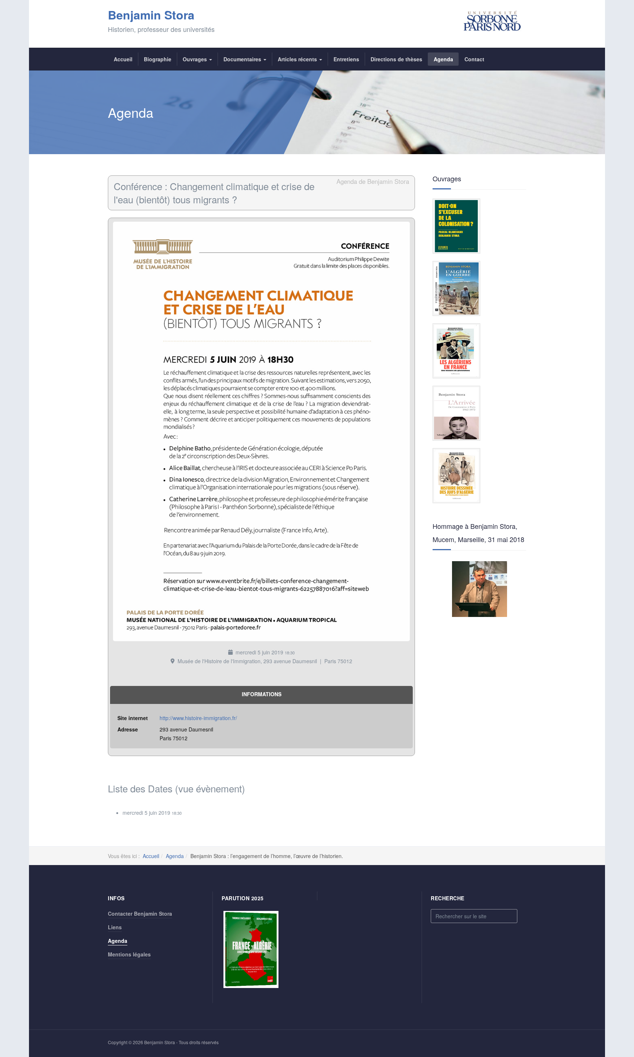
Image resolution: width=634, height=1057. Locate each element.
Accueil (123, 59)
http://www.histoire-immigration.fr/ (198, 718)
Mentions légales (129, 954)
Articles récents (298, 59)
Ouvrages (195, 59)
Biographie (157, 59)
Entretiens (346, 59)
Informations (261, 694)
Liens (115, 927)
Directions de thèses (396, 59)
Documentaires (243, 59)
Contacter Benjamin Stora (140, 913)
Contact (474, 59)
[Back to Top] (616, 996)
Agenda (443, 59)
